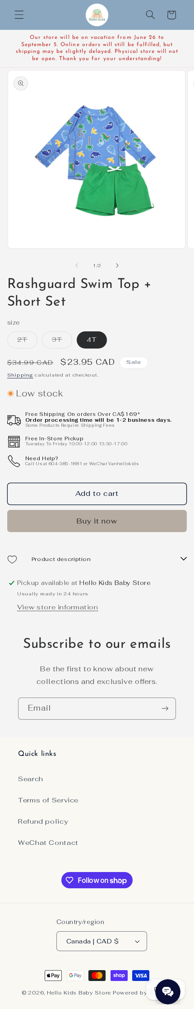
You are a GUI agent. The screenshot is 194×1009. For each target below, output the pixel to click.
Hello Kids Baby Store (79, 992)
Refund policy (43, 821)
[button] (19, 15)
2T (27, 341)
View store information (57, 607)
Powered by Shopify (142, 992)
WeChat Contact (48, 842)
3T (62, 341)
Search (30, 778)
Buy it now (97, 521)
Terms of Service (48, 800)
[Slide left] (77, 266)
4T (92, 339)
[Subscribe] (165, 709)
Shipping (20, 375)
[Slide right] (117, 266)
